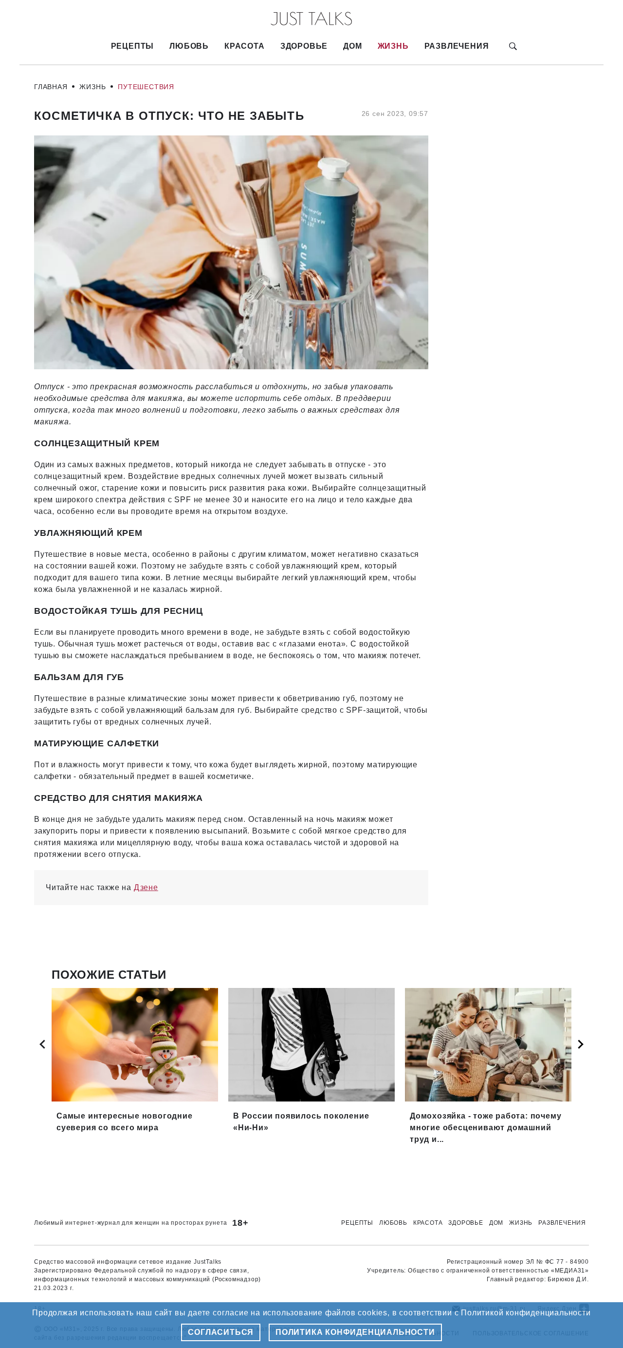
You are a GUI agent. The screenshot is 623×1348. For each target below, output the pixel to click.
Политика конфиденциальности (355, 1332)
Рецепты (132, 46)
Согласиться (221, 1332)
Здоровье (304, 46)
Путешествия (146, 87)
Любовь (189, 46)
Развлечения (456, 46)
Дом (352, 46)
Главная (51, 87)
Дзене (146, 887)
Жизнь (393, 46)
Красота (244, 46)
